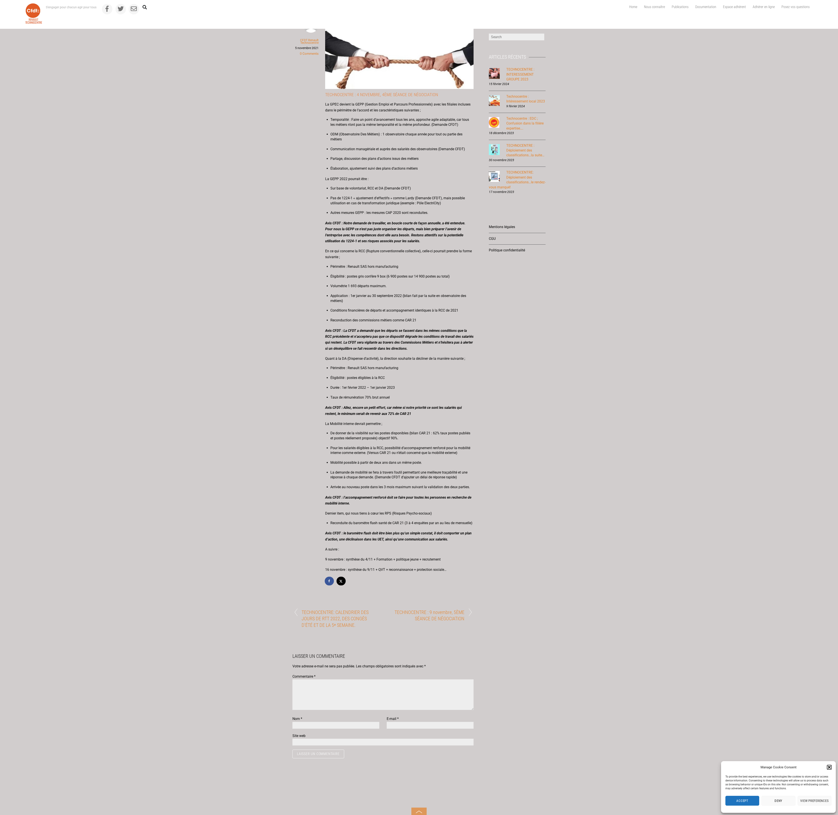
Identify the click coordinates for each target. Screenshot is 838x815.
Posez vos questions (795, 7)
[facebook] (107, 8)
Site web (299, 736)
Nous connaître (654, 7)
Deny (778, 801)
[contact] (134, 8)
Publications (680, 7)
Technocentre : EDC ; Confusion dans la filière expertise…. (525, 123)
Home (633, 7)
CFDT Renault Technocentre (309, 41)
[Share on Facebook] (329, 581)
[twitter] (120, 8)
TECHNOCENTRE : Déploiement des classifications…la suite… (525, 150)
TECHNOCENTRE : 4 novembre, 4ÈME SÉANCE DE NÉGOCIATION (381, 94)
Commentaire (304, 676)
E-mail (393, 719)
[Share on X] (341, 581)
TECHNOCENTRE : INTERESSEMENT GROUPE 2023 (520, 74)
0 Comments (309, 54)
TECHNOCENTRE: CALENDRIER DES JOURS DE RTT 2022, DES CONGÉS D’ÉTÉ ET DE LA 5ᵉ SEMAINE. (335, 618)
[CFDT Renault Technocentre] (34, 22)
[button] (829, 767)
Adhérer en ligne (764, 7)
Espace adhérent (734, 7)
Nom (297, 719)
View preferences (814, 801)
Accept (742, 801)
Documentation (705, 7)
